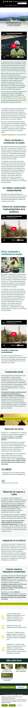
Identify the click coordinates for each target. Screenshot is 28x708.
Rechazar (12, 705)
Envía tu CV (21, 687)
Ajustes (19, 705)
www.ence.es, (12, 127)
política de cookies (5, 702)
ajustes (14, 701)
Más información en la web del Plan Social (14, 419)
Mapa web (20, 694)
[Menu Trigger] (3, 2)
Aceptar (4, 705)
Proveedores (23, 1)
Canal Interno (16, 1)
